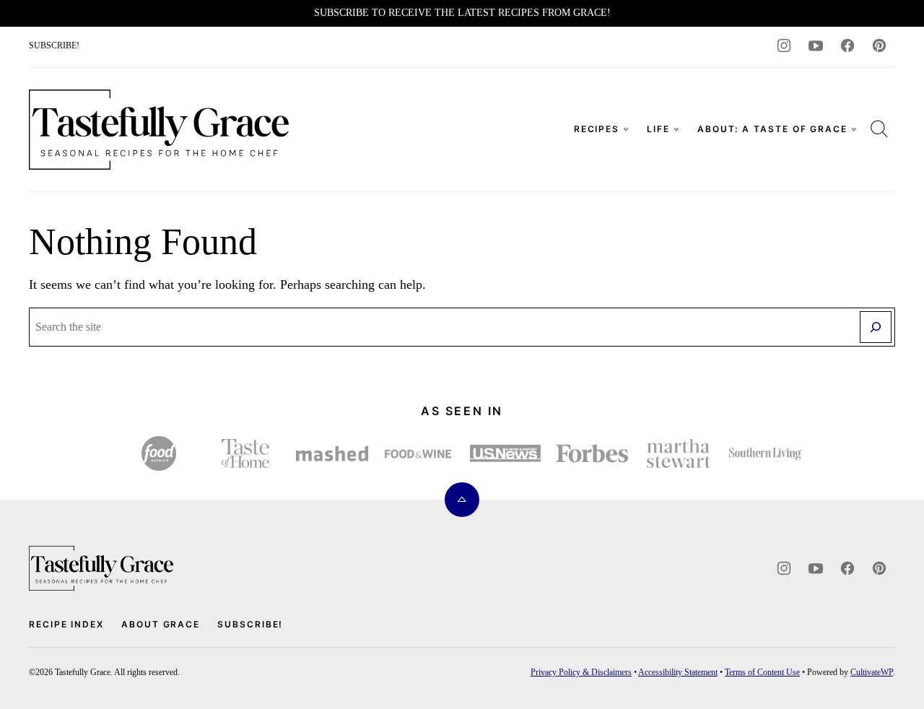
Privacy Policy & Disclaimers (581, 672)
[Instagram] (784, 45)
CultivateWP (871, 672)
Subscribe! (250, 624)
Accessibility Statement (678, 672)
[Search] (879, 128)
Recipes (596, 128)
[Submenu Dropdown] (626, 129)
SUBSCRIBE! (54, 45)
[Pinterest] (879, 45)
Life (658, 128)
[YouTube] (816, 45)
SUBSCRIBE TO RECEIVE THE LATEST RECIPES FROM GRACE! (462, 12)
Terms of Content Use (762, 672)
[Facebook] (847, 45)
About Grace (160, 624)
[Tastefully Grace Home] (159, 130)
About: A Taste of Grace (772, 128)
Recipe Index (66, 624)
